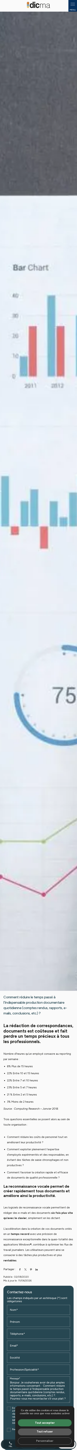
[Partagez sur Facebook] (19, 1269)
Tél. (11, 1444)
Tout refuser (45, 1431)
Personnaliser (44, 1440)
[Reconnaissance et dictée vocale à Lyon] (38, 5)
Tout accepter (45, 1422)
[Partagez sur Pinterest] (30, 1269)
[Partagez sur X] (25, 1269)
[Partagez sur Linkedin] (36, 1269)
